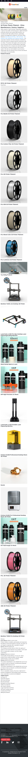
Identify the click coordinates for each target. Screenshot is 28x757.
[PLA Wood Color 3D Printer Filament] (14, 219)
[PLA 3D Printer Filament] (14, 159)
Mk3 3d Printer (20, 36)
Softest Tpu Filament (5, 684)
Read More (3, 85)
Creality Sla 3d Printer (6, 690)
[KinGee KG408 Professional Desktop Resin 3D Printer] (14, 440)
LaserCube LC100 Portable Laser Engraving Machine (11, 425)
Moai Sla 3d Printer (5, 681)
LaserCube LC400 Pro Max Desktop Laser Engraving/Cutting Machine (13, 334)
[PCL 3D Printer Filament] (14, 560)
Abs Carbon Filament (5, 686)
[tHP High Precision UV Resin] (14, 379)
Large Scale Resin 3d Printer (7, 687)
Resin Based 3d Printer (10, 36)
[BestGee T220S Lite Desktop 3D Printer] (14, 289)
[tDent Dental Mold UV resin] (14, 349)
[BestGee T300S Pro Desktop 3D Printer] (14, 621)
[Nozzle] (14, 470)
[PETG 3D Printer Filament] (14, 67)
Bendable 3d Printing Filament (7, 683)
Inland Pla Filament (5, 678)
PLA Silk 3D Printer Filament (9, 204)
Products (2, 728)
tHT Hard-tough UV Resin (8, 545)
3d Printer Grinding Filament (7, 689)
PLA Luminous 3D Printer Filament (11, 259)
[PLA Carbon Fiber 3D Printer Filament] (14, 129)
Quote (25, 7)
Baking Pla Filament (5, 692)
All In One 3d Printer (5, 680)
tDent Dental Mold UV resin (9, 364)
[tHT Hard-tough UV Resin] (14, 530)
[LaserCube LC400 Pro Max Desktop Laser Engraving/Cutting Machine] (14, 319)
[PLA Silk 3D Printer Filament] (14, 189)
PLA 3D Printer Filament (8, 174)
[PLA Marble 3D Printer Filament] (14, 99)
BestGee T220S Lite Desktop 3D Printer (13, 304)
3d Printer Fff (4, 677)
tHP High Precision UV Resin (9, 394)
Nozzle (3, 485)
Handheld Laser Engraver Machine (15, 38)
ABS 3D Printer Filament (8, 606)
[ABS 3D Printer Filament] (14, 591)
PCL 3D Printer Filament (8, 575)
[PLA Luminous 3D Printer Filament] (11, 247)
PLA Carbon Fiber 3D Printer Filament (12, 144)
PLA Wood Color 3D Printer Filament (12, 234)
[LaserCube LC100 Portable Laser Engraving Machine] (14, 409)
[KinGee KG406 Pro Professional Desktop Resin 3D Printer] (14, 500)
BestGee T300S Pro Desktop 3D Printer (13, 636)
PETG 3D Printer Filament (8, 83)
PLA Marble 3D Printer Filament (10, 114)
